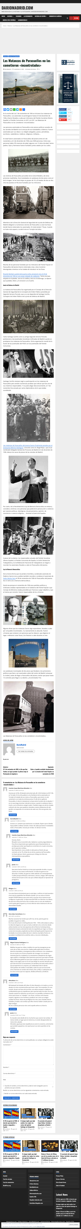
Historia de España (40, 16)
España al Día (33, 1197)
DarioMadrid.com (17, 8)
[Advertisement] (40, 40)
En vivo (76, 18)
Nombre (6, 1067)
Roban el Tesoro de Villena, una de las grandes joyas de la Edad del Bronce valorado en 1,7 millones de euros (50, 1157)
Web (4, 1080)
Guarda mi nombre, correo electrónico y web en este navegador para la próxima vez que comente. (26, 1087)
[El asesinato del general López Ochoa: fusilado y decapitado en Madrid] (46, 1113)
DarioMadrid (8, 69)
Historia (9, 16)
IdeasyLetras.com (34, 1181)
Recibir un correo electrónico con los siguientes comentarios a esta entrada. (26, 1090)
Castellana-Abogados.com (36, 1203)
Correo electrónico (9, 1073)
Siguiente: (42, 770)
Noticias (45, 1150)
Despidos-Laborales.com (36, 1200)
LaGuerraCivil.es (34, 1190)
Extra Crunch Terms (61, 1182)
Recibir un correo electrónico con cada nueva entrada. (21, 1093)
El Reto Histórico (34, 1184)
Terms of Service (60, 1179)
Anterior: (15, 770)
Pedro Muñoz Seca (9, 578)
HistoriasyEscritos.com (35, 1193)
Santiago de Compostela (28, 1116)
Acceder (5, 1176)
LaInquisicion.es (22, 20)
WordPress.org (7, 1185)
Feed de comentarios (8, 1182)
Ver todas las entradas (25, 751)
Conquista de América (55, 16)
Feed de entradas (7, 1179)
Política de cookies (41, 1226)
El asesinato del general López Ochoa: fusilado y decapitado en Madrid (45, 1123)
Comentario (7, 1045)
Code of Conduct (60, 1185)
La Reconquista (28, 16)
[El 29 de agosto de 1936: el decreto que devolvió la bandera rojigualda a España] (11, 1113)
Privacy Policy (59, 1176)
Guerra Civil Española (9, 20)
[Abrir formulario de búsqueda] (67, 18)
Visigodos (18, 16)
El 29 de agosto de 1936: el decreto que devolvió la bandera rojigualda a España (11, 1124)
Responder (12, 815)
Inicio (3, 16)
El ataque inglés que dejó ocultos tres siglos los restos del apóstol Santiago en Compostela (28, 1124)
